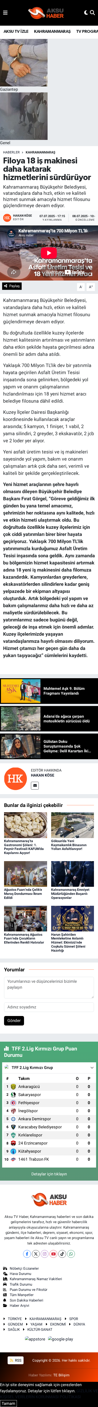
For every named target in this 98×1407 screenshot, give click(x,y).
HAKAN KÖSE (42, 775)
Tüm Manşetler (22, 1295)
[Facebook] (27, 1254)
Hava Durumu (20, 1274)
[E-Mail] (35, 786)
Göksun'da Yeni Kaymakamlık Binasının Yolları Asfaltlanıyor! (69, 845)
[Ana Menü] (5, 12)
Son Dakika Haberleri (26, 1300)
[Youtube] (53, 1254)
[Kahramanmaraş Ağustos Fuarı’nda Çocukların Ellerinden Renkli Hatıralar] (25, 918)
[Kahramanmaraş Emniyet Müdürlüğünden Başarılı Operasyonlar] (72, 873)
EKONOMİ (58, 1324)
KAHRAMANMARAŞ (52, 31)
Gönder (14, 1020)
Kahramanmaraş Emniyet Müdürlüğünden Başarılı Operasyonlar (70, 894)
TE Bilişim (61, 1375)
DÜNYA (79, 1324)
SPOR (73, 1319)
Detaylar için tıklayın (49, 1174)
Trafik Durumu (21, 1284)
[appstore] (35, 1340)
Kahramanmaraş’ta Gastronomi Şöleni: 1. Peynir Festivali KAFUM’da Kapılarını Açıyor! (24, 847)
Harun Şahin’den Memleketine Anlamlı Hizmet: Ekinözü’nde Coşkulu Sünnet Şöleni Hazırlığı (68, 942)
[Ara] (92, 12)
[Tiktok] (62, 1254)
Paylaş (14, 286)
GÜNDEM (15, 1324)
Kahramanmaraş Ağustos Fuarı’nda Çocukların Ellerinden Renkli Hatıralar (24, 938)
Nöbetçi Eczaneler (24, 1268)
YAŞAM (36, 1324)
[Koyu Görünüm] (86, 12)
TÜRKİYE (15, 1319)
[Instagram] (45, 1254)
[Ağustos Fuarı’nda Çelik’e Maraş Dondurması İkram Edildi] (25, 873)
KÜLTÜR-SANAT (39, 1329)
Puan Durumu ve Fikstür (28, 1290)
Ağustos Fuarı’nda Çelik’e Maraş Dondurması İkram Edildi (23, 894)
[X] (36, 1254)
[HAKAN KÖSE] (15, 778)
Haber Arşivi (19, 1305)
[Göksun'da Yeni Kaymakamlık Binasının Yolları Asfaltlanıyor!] (72, 824)
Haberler (11, 152)
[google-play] (60, 1340)
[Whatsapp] (71, 1254)
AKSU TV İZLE (16, 31)
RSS (17, 1360)
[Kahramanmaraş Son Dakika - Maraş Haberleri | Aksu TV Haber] (46, 13)
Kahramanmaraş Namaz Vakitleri (36, 1279)
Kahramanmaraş (40, 152)
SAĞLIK (14, 1329)
